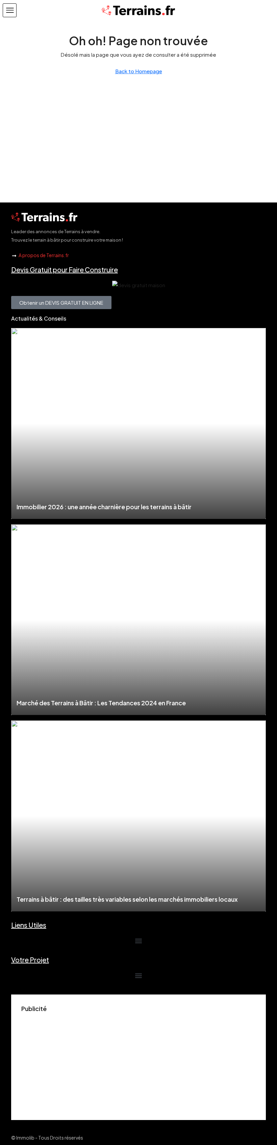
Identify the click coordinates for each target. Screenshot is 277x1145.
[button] (10, 10)
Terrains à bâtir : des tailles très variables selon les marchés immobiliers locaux (127, 899)
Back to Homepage (138, 71)
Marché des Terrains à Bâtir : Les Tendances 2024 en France (101, 703)
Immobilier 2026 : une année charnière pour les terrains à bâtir (104, 507)
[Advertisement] (138, 1062)
